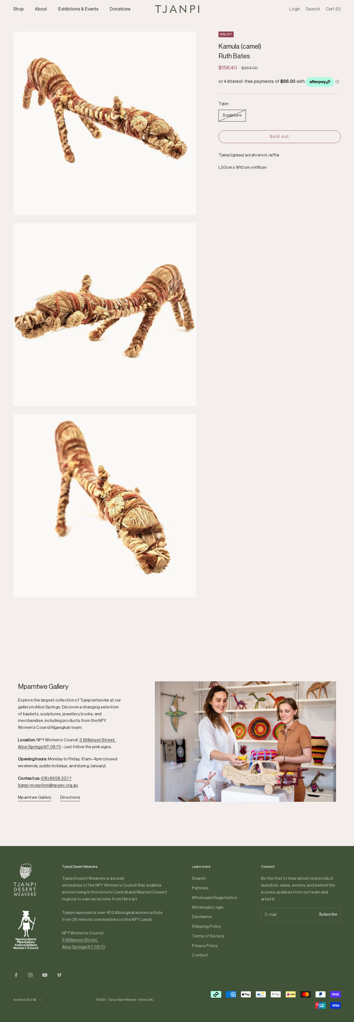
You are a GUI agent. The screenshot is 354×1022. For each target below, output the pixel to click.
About (41, 9)
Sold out (280, 137)
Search (199, 878)
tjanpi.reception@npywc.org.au (48, 785)
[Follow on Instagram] (30, 975)
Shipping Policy (206, 926)
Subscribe (328, 914)
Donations (120, 9)
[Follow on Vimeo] (59, 975)
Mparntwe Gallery (34, 797)
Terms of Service (208, 936)
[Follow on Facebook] (16, 975)
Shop (18, 9)
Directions (70, 797)
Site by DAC (146, 999)
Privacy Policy (204, 946)
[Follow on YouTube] (45, 975)
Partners (200, 888)
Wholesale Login (208, 907)
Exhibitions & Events (78, 9)
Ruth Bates (234, 56)
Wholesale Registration (214, 898)
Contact (200, 955)
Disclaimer (202, 917)
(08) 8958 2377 (56, 778)
